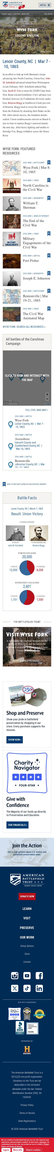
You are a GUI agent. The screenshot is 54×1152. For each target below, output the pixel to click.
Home (15, 4)
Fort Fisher (31, 260)
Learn (10, 14)
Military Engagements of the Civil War (37, 242)
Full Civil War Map (36, 410)
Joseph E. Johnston (36, 278)
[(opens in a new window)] (14, 975)
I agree (6, 1150)
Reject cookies (33, 1150)
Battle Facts (27, 498)
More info (17, 1150)
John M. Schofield (15, 545)
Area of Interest (41, 216)
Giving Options (27, 946)
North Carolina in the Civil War (35, 187)
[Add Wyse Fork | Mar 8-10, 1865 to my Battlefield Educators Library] (48, 162)
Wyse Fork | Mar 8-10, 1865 (37, 169)
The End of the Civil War (33, 222)
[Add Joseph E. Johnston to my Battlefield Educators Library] (48, 273)
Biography (39, 198)
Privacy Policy (27, 1105)
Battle (37, 255)
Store (31, 954)
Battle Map (39, 162)
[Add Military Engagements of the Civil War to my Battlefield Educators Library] (48, 233)
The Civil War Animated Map (33, 315)
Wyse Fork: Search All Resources (23, 326)
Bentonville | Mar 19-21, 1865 (35, 298)
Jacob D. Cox (14, 90)
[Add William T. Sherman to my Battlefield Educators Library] (48, 198)
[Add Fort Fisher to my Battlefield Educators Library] (48, 255)
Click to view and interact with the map (27, 378)
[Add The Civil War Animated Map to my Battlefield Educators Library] (48, 308)
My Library (48, 14)
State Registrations (27, 1121)
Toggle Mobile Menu (45, 5)
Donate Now (27, 896)
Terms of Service (27, 1113)
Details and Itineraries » (27, 660)
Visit (27, 918)
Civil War (16, 14)
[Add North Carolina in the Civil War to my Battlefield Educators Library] (48, 180)
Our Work (27, 937)
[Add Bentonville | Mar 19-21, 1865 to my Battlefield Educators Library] (48, 291)
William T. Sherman (30, 205)
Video (36, 180)
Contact (27, 961)
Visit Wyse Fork (27, 634)
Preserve (27, 928)
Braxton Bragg (15, 102)
